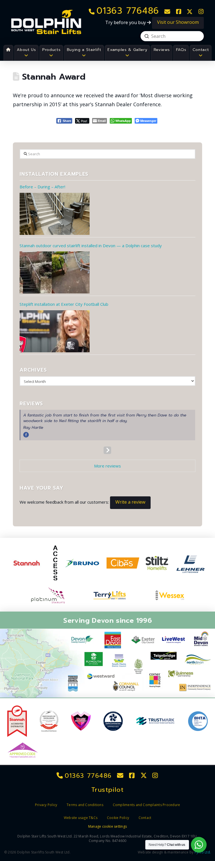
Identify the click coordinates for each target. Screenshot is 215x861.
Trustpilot (107, 789)
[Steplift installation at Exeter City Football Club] (55, 331)
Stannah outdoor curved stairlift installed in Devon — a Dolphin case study (91, 245)
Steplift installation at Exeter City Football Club (64, 304)
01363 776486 (87, 775)
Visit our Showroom (178, 22)
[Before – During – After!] (55, 214)
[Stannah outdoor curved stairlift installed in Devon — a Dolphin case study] (55, 272)
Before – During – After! (42, 186)
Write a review (130, 502)
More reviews (107, 466)
